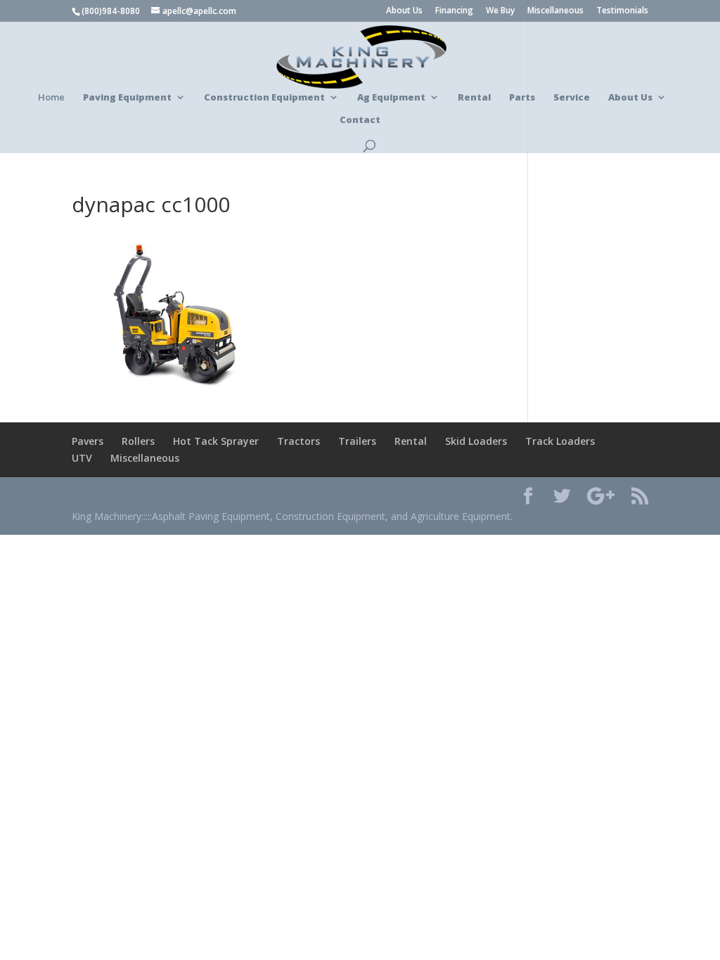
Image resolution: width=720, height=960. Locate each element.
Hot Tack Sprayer (216, 441)
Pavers (87, 441)
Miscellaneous (555, 11)
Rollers (138, 441)
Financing (454, 11)
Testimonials (622, 11)
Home (51, 97)
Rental (410, 441)
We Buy (500, 11)
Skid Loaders (476, 441)
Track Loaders (560, 441)
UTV (82, 458)
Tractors (298, 441)
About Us (404, 11)
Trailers (357, 441)
